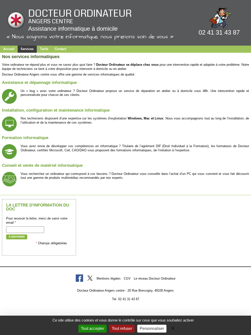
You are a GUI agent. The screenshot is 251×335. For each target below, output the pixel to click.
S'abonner (17, 236)
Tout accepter (92, 328)
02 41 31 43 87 (219, 32)
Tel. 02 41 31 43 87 (125, 299)
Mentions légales (109, 278)
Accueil (8, 49)
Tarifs (44, 49)
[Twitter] (89, 278)
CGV (127, 278)
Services (27, 49)
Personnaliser (152, 328)
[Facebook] (79, 278)
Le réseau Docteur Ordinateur (155, 278)
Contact (60, 49)
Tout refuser (122, 328)
